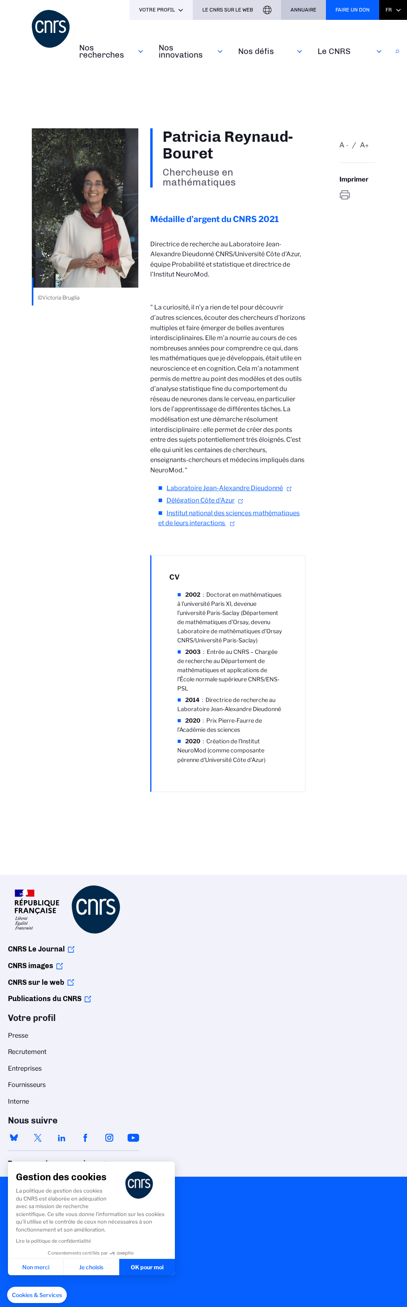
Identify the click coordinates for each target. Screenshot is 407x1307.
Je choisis (91, 1267)
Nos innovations (181, 51)
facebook (85, 1138)
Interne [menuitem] (18, 1101)
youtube (133, 1138)
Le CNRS (334, 51)
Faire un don (352, 10)
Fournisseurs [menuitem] (27, 1085)
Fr (389, 10)
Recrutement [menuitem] (27, 1052)
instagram (109, 1138)
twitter (38, 1138)
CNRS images (30, 965)
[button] (37, 1295)
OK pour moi (147, 1267)
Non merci (35, 1267)
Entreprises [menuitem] (25, 1068)
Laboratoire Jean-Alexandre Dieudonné (225, 488)
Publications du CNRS (44, 998)
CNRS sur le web (36, 982)
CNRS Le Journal (36, 949)
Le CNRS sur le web (227, 10)
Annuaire (303, 10)
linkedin (62, 1138)
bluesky (14, 1138)
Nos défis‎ (256, 51)
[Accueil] (51, 29)
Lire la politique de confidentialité (53, 1241)
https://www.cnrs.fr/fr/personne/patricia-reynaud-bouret (357, 195)
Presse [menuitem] (18, 1035)
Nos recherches (101, 51)
